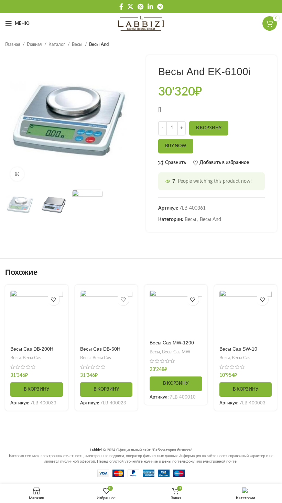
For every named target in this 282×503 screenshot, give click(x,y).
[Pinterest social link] (140, 6)
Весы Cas (32, 357)
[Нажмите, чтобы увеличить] (17, 174)
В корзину (208, 128)
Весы (77, 44)
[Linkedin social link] (150, 6)
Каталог (57, 44)
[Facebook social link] (121, 6)
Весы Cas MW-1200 (172, 342)
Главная (13, 44)
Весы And (99, 44)
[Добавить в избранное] (53, 299)
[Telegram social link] (160, 6)
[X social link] (130, 6)
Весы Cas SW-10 (238, 349)
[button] (36, 389)
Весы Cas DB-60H (100, 349)
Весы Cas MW (176, 352)
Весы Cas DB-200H (31, 349)
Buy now (175, 146)
